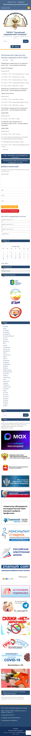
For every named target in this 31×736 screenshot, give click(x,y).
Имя (2, 190)
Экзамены (5, 400)
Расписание (5, 149)
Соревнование (6, 377)
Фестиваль (6, 388)
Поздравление (6, 364)
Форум (4, 390)
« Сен (2, 263)
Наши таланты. (7, 355)
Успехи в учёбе (7, 387)
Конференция (6, 347)
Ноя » (6, 263)
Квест (4, 343)
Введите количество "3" (8, 229)
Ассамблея (6, 330)
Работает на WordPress (9, 732)
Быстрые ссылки (6, 8)
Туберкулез (6, 385)
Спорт (4, 379)
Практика (5, 368)
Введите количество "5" (8, 219)
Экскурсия (5, 402)
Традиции (5, 383)
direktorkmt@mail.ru (15, 717)
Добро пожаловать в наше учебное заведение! (15, 4)
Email (3, 195)
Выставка (5, 339)
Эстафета (5, 404)
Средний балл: (5, 234)
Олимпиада (6, 362)
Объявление (6, 360)
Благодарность (7, 334)
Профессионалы (7, 370)
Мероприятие (6, 351)
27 (15, 258)
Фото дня (5, 392)
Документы (6, 341)
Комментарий (5, 174)
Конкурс (5, 345)
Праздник (5, 366)
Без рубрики (6, 332)
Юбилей (5, 405)
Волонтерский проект (8, 336)
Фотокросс (6, 396)
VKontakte (15, 728)
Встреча (5, 338)
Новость (5, 358)
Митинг (5, 353)
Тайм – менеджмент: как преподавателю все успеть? (15, 156)
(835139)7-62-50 (11, 2)
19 (11, 256)
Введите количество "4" (8, 224)
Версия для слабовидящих (10, 211)
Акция (4, 328)
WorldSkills (5, 326)
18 (7, 256)
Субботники (6, 381)
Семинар (5, 375)
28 (19, 258)
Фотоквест (6, 394)
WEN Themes (15, 734)
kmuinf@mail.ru (20, 2)
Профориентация (7, 371)
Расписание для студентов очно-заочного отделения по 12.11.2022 (15, 161)
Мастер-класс (6, 349)
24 (3, 258)
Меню (17, 47)
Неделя (5, 356)
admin (12, 60)
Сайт (2, 201)
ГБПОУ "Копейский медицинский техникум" (15, 33)
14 (19, 254)
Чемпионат (6, 398)
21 (19, 256)
